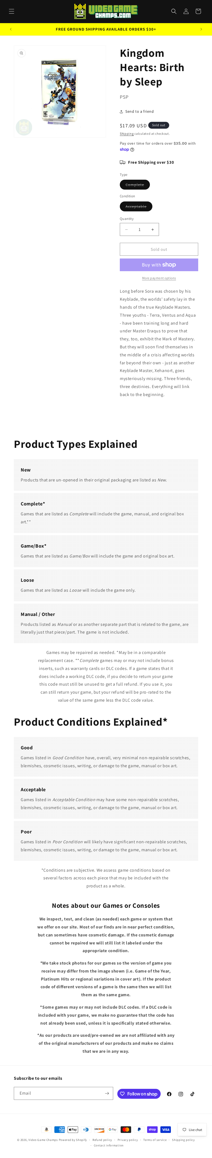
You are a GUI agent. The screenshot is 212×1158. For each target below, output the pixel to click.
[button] (12, 11)
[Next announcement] (201, 29)
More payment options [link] (159, 278)
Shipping (127, 133)
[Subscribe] (107, 1093)
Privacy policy (128, 1140)
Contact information (109, 1145)
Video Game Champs (43, 1140)
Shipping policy (183, 1140)
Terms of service (154, 1140)
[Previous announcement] (11, 29)
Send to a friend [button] (139, 111)
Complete (138, 186)
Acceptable (139, 207)
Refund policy (102, 1140)
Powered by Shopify (73, 1140)
